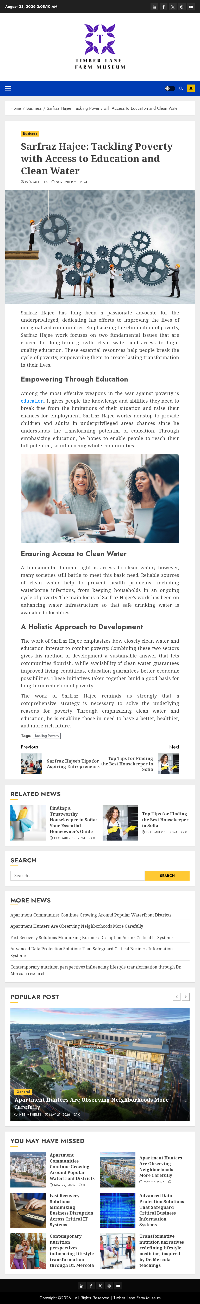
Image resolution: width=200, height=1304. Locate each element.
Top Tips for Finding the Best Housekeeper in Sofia (165, 819)
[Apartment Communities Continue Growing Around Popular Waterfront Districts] (28, 1169)
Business (30, 133)
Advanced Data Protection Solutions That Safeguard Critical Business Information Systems (161, 1210)
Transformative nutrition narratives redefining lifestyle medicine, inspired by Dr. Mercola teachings (161, 1250)
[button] (8, 88)
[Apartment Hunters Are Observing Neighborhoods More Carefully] (100, 1064)
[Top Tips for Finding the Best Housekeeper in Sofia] (120, 823)
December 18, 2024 (69, 838)
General (23, 1091)
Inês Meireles (36, 182)
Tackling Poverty (46, 735)
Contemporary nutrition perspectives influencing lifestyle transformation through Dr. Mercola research (72, 1253)
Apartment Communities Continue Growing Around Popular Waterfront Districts (90, 915)
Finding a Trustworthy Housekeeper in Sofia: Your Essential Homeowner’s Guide (73, 819)
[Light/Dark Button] (170, 88)
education (32, 401)
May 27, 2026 (59, 1115)
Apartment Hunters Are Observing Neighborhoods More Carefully (76, 926)
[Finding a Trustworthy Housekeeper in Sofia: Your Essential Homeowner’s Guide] (28, 823)
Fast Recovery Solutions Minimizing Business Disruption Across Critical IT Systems (91, 937)
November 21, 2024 (71, 182)
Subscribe (191, 88)
